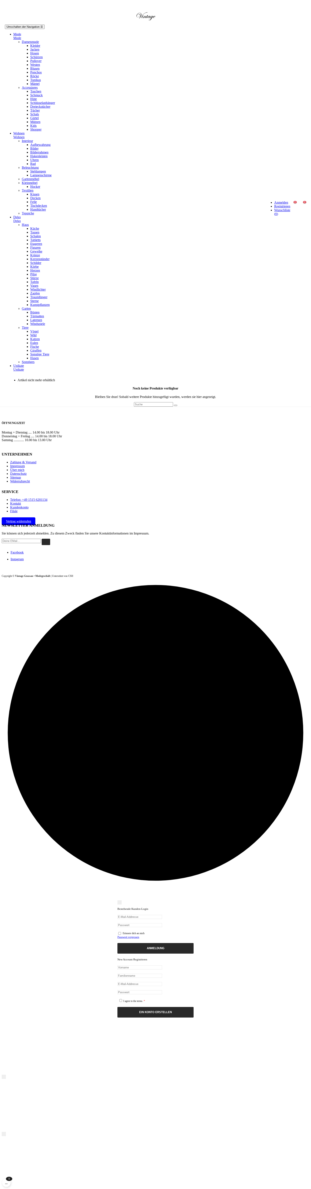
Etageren (36, 244)
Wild (33, 335)
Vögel (34, 331)
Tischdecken (38, 205)
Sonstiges (28, 362)
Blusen (35, 68)
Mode (17, 38)
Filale (14, 511)
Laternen (36, 320)
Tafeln (34, 282)
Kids (33, 125)
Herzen (35, 270)
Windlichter (38, 289)
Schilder (35, 263)
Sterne (34, 301)
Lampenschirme (41, 175)
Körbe (34, 266)
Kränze (35, 255)
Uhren (34, 160)
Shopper (35, 129)
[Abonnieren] (46, 542)
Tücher (35, 110)
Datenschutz (18, 473)
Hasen (34, 358)
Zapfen (35, 293)
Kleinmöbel (29, 183)
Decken (35, 198)
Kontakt (15, 503)
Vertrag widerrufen (18, 521)
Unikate (18, 369)
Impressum (17, 466)
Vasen (34, 285)
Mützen (35, 122)
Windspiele (37, 324)
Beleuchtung (30, 167)
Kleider (35, 45)
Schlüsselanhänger (42, 103)
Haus (25, 224)
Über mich (17, 470)
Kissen (34, 194)
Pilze (33, 274)
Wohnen (19, 137)
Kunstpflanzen (40, 305)
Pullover (35, 61)
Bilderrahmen (39, 152)
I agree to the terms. (134, 1001)
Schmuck (36, 95)
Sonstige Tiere (39, 354)
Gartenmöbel (30, 179)
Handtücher (38, 209)
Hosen (34, 53)
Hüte (33, 99)
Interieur (27, 141)
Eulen (34, 343)
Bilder (34, 148)
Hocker (35, 186)
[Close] (119, 902)
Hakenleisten (39, 156)
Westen (35, 64)
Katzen (35, 339)
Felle (33, 202)
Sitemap (15, 477)
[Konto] (278, 188)
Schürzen (36, 57)
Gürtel (34, 118)
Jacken (34, 49)
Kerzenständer (40, 259)
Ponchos (36, 72)
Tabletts (35, 240)
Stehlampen (38, 171)
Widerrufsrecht (20, 481)
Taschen (35, 91)
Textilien (27, 190)
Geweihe (36, 251)
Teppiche (28, 213)
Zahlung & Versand (23, 462)
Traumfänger (38, 297)
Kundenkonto (19, 507)
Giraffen (35, 350)
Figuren (35, 247)
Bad (33, 164)
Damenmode (30, 42)
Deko (17, 221)
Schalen (35, 236)
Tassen (34, 232)
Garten (26, 308)
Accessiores (30, 87)
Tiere (25, 327)
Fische (34, 346)
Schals (34, 114)
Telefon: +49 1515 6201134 (28, 499)
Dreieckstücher (40, 106)
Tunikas (35, 80)
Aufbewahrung (40, 144)
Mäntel (35, 84)
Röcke (34, 76)
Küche (34, 228)
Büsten (35, 312)
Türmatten (37, 316)
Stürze (34, 278)
